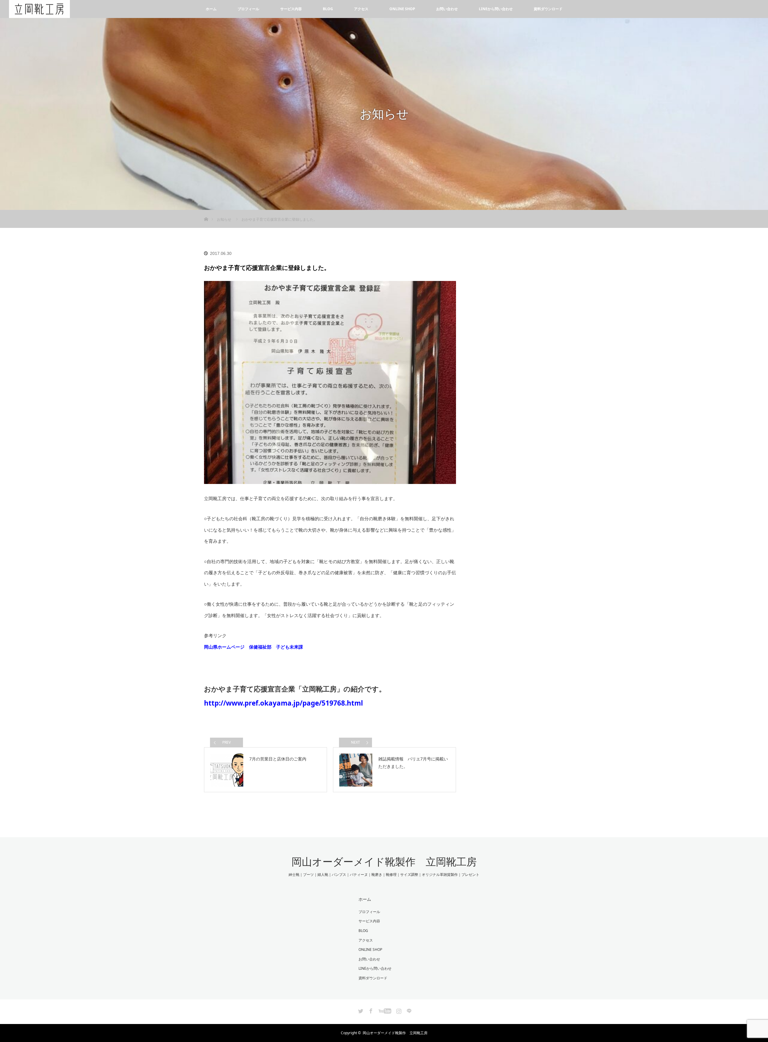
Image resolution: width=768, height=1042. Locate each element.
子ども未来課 (289, 647)
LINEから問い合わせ (496, 8)
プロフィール (248, 8)
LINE (408, 1009)
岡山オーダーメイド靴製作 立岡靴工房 (384, 861)
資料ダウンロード (548, 8)
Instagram (398, 1009)
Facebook (370, 1009)
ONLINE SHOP (402, 8)
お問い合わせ (447, 8)
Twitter (360, 1009)
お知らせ (224, 219)
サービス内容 (291, 8)
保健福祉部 (260, 647)
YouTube (384, 1009)
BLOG (328, 8)
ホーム (211, 8)
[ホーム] (206, 212)
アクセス (361, 8)
